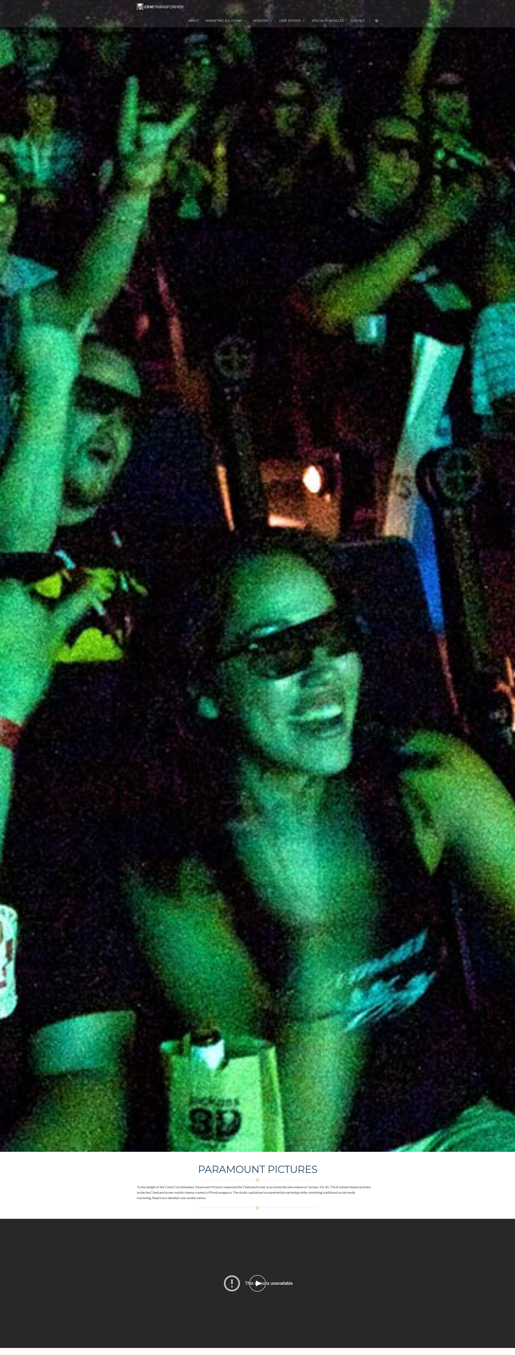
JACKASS (257, 1283)
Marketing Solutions (224, 21)
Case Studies (290, 21)
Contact (358, 21)
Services (260, 21)
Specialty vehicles (328, 21)
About (193, 21)
